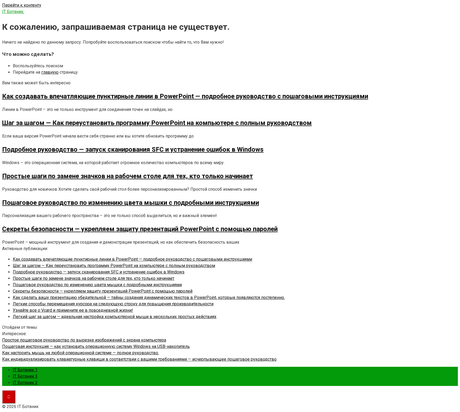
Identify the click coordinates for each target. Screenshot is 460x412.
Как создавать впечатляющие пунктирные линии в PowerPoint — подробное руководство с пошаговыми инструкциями (132, 259)
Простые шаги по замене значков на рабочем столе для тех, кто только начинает (93, 278)
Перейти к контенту (21, 5)
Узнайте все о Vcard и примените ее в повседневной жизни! (73, 310)
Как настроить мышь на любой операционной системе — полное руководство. (80, 352)
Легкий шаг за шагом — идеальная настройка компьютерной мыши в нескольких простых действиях (114, 316)
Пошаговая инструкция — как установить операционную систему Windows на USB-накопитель (96, 346)
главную (50, 72)
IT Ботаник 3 (25, 376)
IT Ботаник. (13, 11)
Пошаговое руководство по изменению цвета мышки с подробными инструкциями (97, 284)
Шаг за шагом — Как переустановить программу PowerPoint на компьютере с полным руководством (114, 265)
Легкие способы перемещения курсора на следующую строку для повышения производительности (113, 303)
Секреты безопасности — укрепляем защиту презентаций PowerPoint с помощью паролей (102, 291)
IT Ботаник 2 (25, 382)
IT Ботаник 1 (25, 369)
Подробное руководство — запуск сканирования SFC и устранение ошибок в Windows (98, 271)
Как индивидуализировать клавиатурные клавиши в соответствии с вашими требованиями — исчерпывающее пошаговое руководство (139, 359)
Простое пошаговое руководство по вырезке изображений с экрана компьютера (84, 340)
